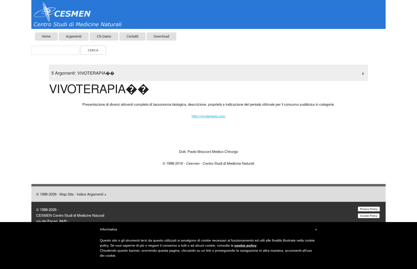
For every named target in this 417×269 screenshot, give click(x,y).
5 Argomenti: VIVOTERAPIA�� (208, 73)
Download (161, 36)
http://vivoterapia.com (208, 115)
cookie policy (245, 245)
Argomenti (74, 36)
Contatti (132, 36)
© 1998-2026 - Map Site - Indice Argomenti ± (71, 194)
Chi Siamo (104, 36)
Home (46, 36)
